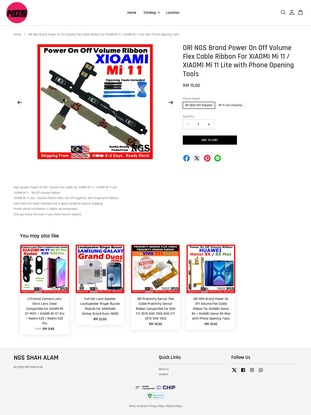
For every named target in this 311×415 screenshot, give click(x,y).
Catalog (150, 12)
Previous (19, 102)
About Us (164, 369)
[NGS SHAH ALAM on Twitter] (234, 372)
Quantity (188, 116)
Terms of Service (138, 406)
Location (172, 12)
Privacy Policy (157, 406)
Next (170, 102)
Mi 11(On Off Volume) (199, 105)
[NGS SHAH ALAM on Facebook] (243, 372)
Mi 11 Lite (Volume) (230, 105)
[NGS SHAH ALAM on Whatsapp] (261, 372)
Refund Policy (174, 406)
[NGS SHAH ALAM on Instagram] (252, 372)
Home (131, 12)
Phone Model (191, 99)
